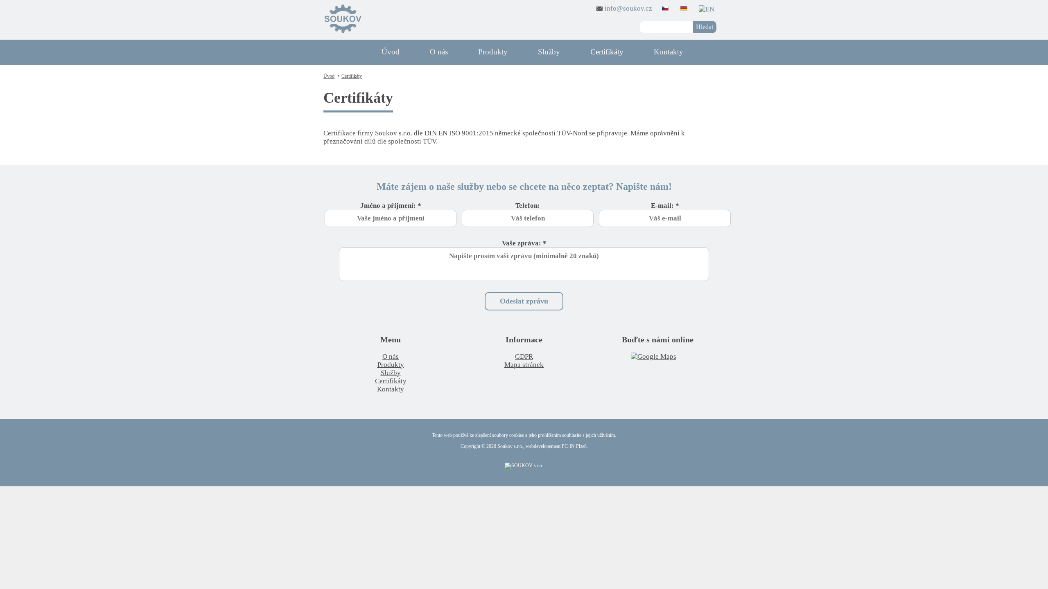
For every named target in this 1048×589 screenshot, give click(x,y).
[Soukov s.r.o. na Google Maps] (657, 356)
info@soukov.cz (628, 8)
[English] (707, 8)
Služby (549, 51)
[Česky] (666, 8)
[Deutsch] (684, 8)
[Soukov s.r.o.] (342, 20)
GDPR (524, 356)
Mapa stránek (524, 365)
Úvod (391, 51)
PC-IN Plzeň (574, 446)
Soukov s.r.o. (510, 446)
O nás (439, 51)
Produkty (493, 51)
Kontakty (668, 51)
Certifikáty (606, 51)
